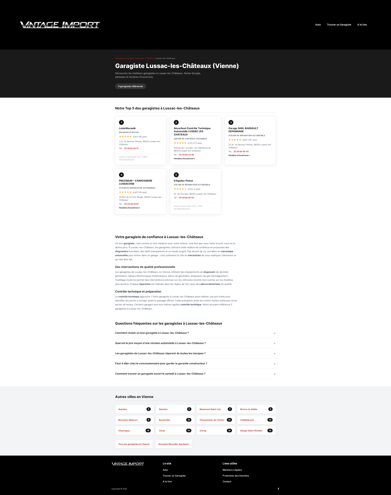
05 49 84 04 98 (186, 154)
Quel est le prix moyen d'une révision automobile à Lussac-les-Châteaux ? (160, 343)
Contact (227, 481)
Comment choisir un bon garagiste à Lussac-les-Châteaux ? (152, 332)
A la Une (362, 24)
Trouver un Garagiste (339, 24)
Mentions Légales (232, 470)
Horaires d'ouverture (184, 158)
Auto (318, 24)
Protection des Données (236, 475)
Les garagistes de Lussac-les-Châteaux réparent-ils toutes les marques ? (160, 353)
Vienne (149, 58)
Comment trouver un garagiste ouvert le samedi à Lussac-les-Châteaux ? (160, 373)
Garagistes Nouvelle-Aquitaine (129, 58)
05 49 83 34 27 (131, 148)
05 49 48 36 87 (131, 204)
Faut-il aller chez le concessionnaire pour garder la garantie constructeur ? (161, 363)
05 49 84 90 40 (241, 151)
